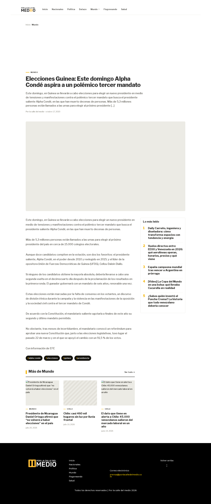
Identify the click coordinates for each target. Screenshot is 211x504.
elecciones (52, 358)
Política (71, 9)
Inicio (45, 9)
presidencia (82, 358)
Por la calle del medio (35, 112)
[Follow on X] (123, 462)
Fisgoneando (110, 9)
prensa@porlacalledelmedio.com (126, 475)
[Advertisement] (105, 49)
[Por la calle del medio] (28, 9)
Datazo (83, 9)
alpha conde (34, 358)
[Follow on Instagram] (112, 462)
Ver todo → (129, 372)
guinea (67, 358)
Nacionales (57, 9)
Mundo (94, 9)
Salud (124, 9)
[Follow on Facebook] (118, 462)
